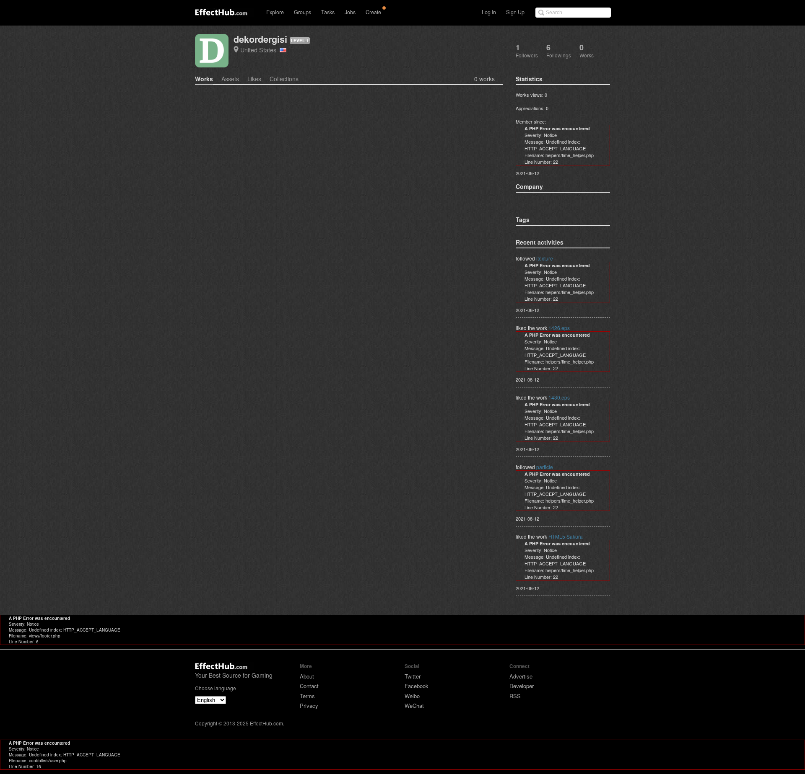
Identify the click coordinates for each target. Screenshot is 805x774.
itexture (544, 258)
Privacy (309, 706)
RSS (515, 696)
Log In (489, 12)
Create (373, 12)
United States (260, 49)
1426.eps (559, 327)
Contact (309, 686)
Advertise (520, 676)
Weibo (412, 696)
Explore (275, 12)
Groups (302, 12)
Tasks (328, 12)
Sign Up (515, 12)
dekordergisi (260, 39)
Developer (521, 686)
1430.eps (559, 397)
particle (544, 466)
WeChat (414, 706)
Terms (307, 696)
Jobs (350, 12)
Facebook (416, 686)
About (307, 676)
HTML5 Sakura (565, 536)
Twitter (413, 676)
